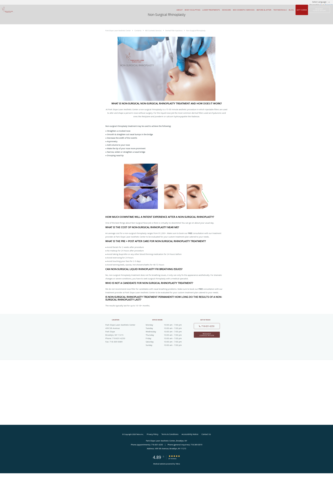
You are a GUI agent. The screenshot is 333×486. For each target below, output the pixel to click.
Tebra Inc (139, 434)
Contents (138, 30)
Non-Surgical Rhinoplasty (195, 30)
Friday (164, 338)
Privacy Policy (152, 434)
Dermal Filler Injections (174, 30)
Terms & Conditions (169, 434)
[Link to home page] (7, 10)
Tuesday (164, 328)
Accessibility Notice (190, 434)
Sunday (164, 345)
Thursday (164, 335)
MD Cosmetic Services (153, 30)
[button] (319, 10)
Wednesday (164, 331)
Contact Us (206, 434)
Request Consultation (207, 335)
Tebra (178, 464)
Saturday (164, 341)
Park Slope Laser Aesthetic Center (118, 30)
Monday (164, 324)
